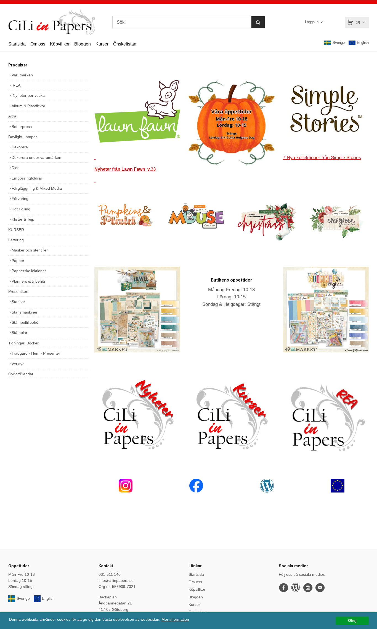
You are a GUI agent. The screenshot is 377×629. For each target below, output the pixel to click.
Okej (352, 621)
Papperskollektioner (29, 271)
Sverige (339, 43)
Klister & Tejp (23, 219)
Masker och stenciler (30, 250)
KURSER (16, 229)
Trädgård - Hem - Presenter (36, 353)
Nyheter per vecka (28, 95)
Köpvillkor (60, 44)
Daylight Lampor (22, 137)
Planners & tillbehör (29, 281)
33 (125, 169)
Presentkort (18, 291)
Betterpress (22, 126)
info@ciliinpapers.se (116, 580)
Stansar (18, 301)
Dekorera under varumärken (36, 157)
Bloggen (82, 44)
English (363, 43)
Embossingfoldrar (27, 178)
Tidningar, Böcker (23, 343)
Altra (12, 116)
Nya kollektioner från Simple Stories (322, 157)
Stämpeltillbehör (26, 322)
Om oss (37, 44)
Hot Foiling (21, 209)
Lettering (16, 240)
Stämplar (19, 332)
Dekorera (20, 147)
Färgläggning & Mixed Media (37, 188)
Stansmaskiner (25, 312)
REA (16, 85)
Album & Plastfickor (28, 106)
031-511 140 (110, 574)
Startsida (17, 44)
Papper (18, 260)
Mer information (175, 619)
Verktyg (18, 364)
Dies (15, 167)
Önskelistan (124, 44)
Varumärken (22, 75)
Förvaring (20, 198)
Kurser (101, 44)
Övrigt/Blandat (20, 374)
